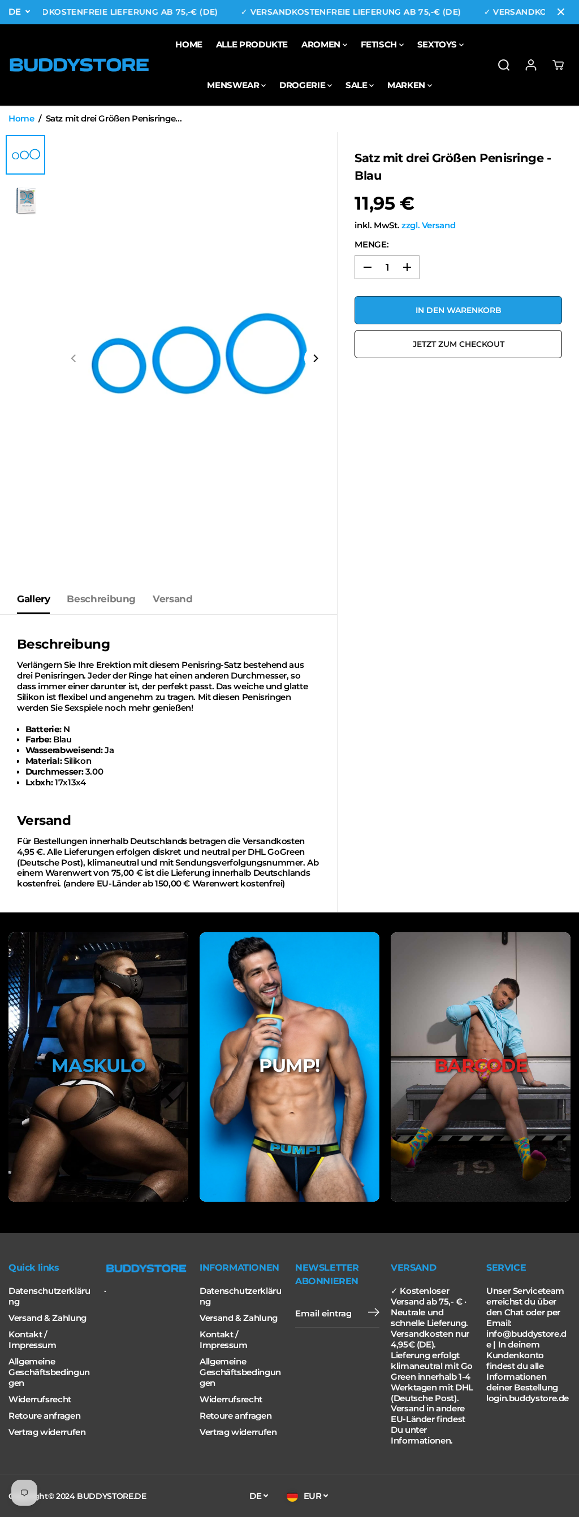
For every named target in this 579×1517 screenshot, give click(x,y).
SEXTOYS (438, 44)
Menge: (371, 245)
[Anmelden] (530, 65)
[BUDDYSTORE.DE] (79, 65)
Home (21, 119)
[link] (146, 1268)
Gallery (33, 599)
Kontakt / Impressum (32, 1339)
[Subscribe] (373, 1313)
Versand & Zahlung (47, 1318)
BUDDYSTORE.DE (111, 1496)
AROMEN (321, 44)
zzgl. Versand (428, 225)
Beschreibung (101, 599)
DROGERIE (303, 85)
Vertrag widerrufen (46, 1432)
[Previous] (74, 358)
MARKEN (407, 85)
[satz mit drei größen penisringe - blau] (194, 358)
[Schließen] (561, 11)
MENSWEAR (234, 85)
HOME (188, 44)
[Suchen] (503, 65)
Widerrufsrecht (39, 1399)
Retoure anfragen (44, 1416)
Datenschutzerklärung (49, 1296)
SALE (357, 85)
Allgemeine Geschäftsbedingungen (49, 1372)
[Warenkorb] (558, 65)
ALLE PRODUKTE (252, 44)
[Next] (315, 358)
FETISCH (380, 44)
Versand (172, 599)
